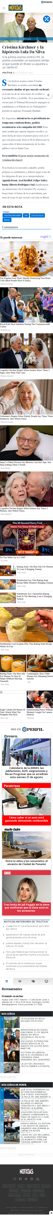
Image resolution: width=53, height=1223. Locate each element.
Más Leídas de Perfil (14, 1084)
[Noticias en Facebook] (20, 1179)
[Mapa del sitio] (37, 1179)
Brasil (7, 220)
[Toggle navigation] (4, 8)
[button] (48, 95)
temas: (6, 212)
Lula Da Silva (37, 215)
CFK (26, 215)
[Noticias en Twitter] (26, 1179)
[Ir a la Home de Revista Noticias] (15, 8)
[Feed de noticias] (31, 1179)
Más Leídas (8, 1013)
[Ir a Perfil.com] (46, 2)
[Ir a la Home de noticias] (26, 1171)
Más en (16, 729)
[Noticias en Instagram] (15, 1179)
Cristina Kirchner (12, 215)
